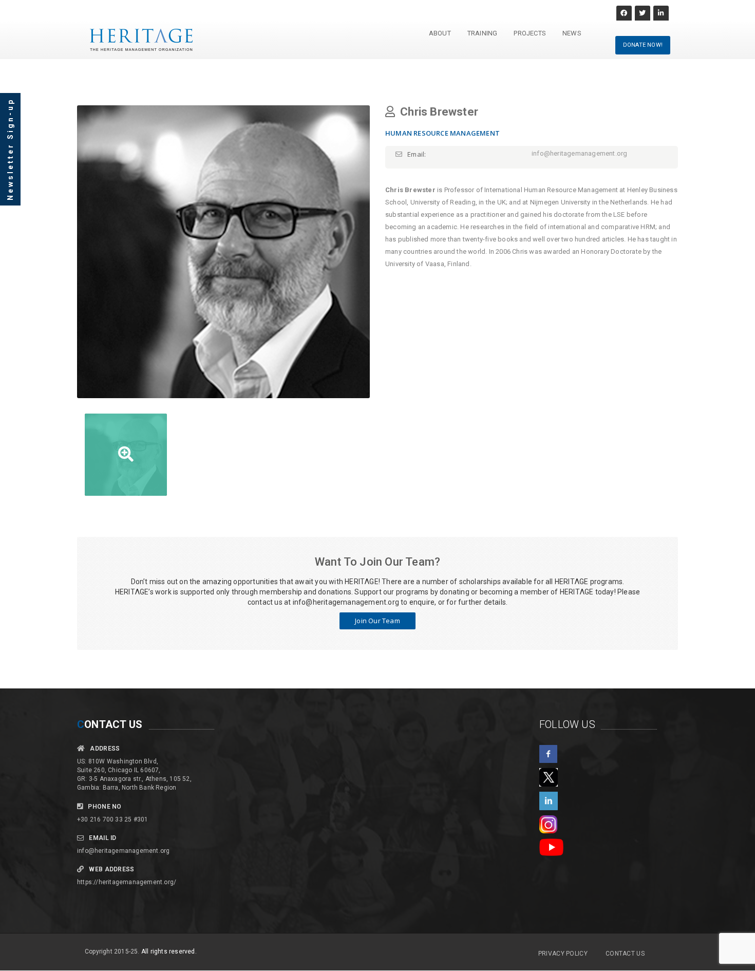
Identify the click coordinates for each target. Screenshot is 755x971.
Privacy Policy (563, 953)
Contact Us (625, 953)
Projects (530, 33)
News (571, 33)
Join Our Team (377, 620)
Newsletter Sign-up (10, 149)
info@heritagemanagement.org (123, 850)
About (440, 33)
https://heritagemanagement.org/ (126, 882)
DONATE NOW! (643, 45)
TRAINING (482, 33)
